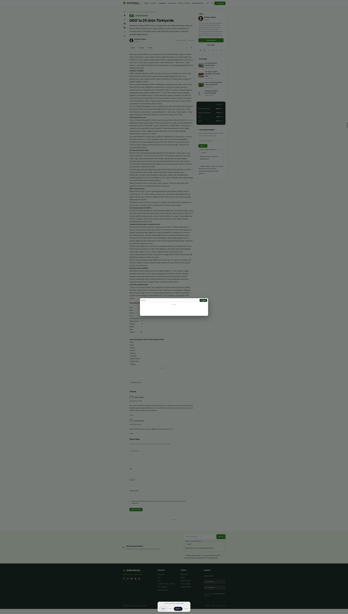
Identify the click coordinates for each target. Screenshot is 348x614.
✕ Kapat (203, 300)
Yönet (170, 608)
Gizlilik (186, 608)
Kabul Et (178, 608)
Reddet (163, 608)
